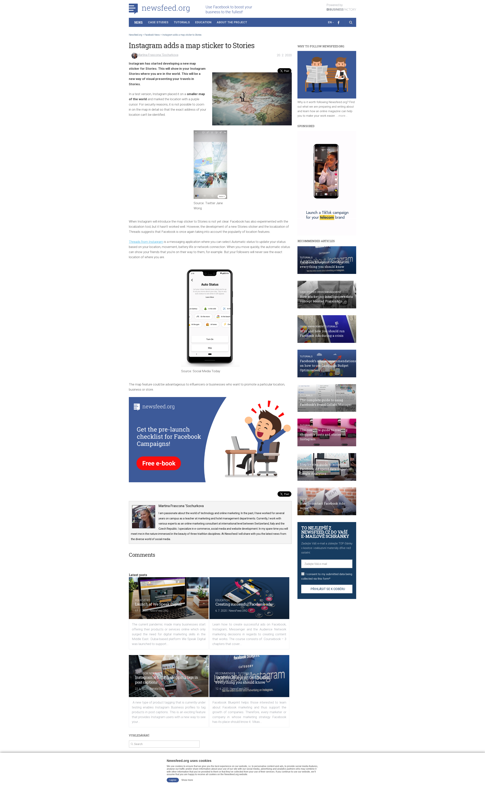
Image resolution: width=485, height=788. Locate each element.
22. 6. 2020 (141, 688)
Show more (187, 780)
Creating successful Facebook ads (243, 604)
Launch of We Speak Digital (158, 604)
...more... (342, 115)
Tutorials (182, 22)
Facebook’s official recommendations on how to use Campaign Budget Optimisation (328, 365)
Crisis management (329, 292)
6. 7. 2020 (221, 610)
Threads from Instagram (146, 242)
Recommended (225, 673)
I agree (172, 780)
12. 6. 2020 (221, 688)
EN (330, 22)
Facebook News (145, 673)
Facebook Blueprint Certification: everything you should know (243, 680)
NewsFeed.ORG (159, 610)
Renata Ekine (157, 688)
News (138, 22)
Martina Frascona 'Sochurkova (158, 55)
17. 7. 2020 (141, 610)
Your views (142, 600)
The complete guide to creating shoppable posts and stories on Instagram (323, 434)
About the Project (232, 22)
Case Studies (158, 22)
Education (203, 22)
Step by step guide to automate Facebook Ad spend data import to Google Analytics (325, 468)
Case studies (308, 292)
